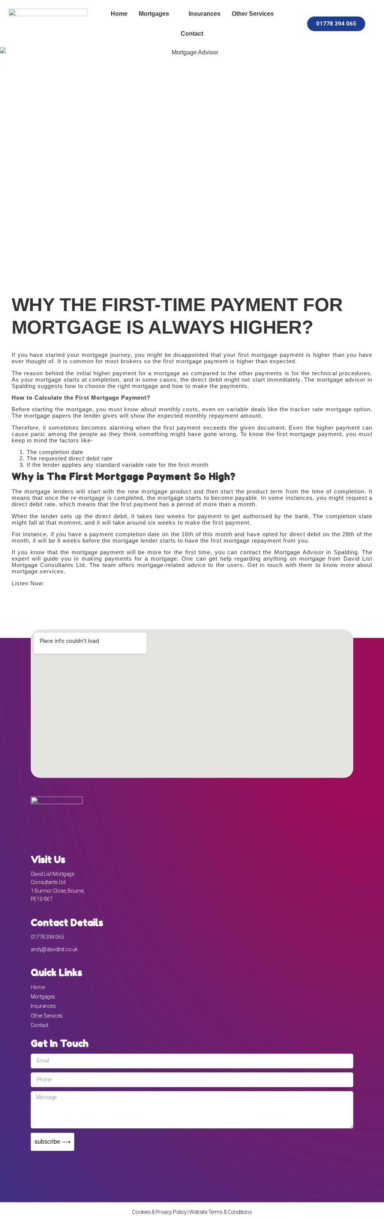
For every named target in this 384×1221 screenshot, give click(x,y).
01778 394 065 (47, 937)
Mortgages (154, 14)
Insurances (204, 14)
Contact (192, 33)
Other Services (253, 14)
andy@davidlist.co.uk (54, 949)
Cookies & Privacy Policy (159, 1212)
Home (119, 14)
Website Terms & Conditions (220, 1212)
